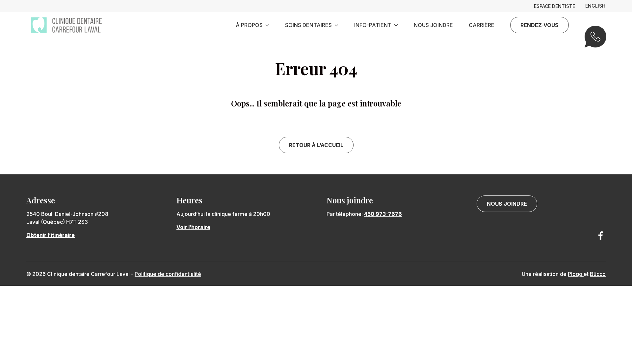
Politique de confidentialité (168, 274)
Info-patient (372, 25)
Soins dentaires (308, 25)
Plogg (576, 274)
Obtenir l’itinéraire (50, 235)
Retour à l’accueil (316, 145)
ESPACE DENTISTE (554, 6)
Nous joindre (433, 25)
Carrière (481, 25)
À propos (249, 25)
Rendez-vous (539, 25)
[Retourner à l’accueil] (66, 25)
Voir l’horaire (193, 227)
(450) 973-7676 (595, 41)
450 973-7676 (383, 214)
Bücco (598, 274)
